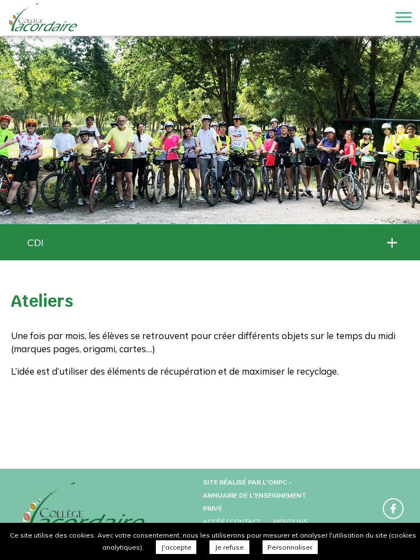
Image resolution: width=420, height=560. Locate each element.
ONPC (277, 482)
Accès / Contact (232, 521)
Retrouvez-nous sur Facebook (393, 508)
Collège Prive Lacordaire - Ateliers (44, 18)
